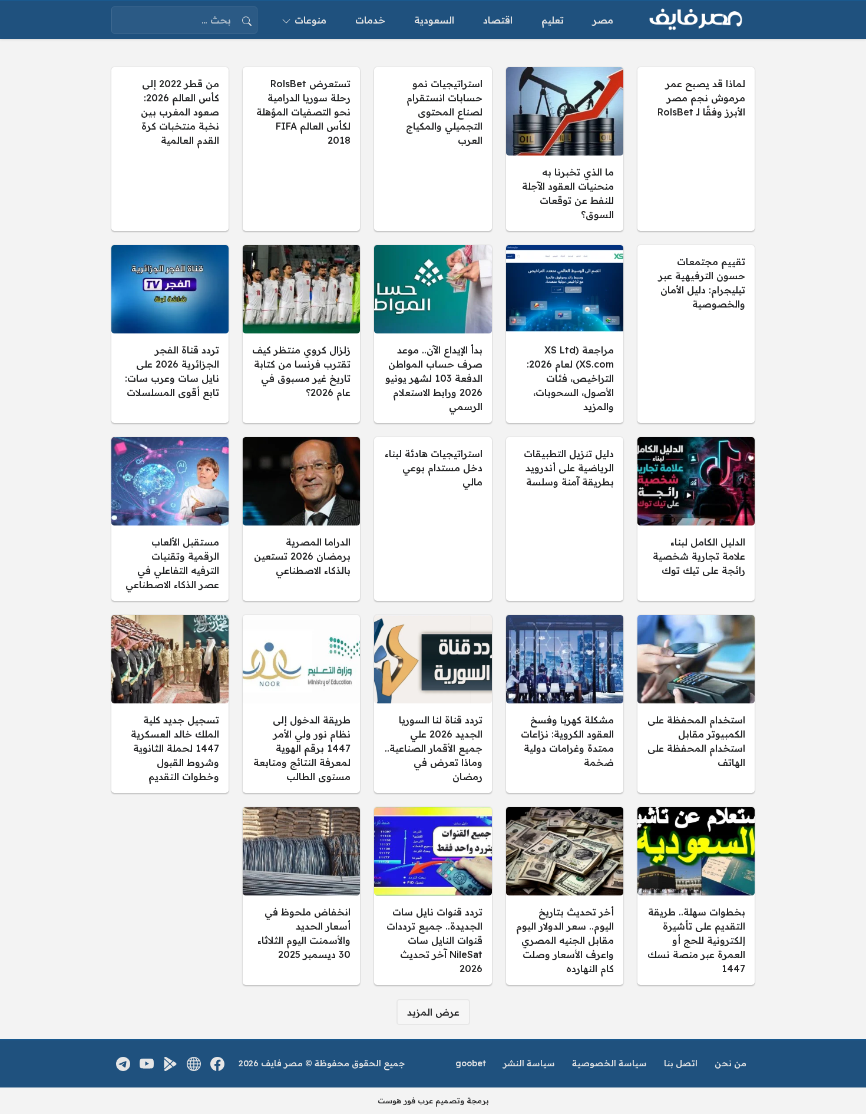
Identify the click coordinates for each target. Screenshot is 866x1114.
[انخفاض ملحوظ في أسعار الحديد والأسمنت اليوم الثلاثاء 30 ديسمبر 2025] (301, 896)
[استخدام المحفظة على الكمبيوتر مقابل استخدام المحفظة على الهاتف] (696, 704)
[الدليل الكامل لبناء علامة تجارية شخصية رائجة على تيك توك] (696, 519)
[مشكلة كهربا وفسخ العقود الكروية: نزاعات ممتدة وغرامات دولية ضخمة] (564, 704)
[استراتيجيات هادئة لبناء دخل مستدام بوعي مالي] (432, 519)
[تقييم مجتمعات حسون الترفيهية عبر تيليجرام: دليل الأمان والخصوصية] (696, 334)
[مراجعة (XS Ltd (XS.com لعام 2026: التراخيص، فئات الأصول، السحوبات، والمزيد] (564, 334)
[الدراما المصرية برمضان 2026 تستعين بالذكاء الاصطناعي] (301, 519)
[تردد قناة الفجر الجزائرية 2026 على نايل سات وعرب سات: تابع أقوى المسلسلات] (170, 334)
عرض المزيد (433, 1012)
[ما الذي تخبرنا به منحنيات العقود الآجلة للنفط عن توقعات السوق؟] (564, 149)
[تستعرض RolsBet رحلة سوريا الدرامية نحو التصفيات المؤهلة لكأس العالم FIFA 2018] (301, 149)
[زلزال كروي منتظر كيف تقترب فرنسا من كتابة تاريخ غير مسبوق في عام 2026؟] (301, 334)
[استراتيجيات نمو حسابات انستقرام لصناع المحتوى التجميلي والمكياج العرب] (432, 149)
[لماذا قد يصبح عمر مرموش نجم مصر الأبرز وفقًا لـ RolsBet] (696, 149)
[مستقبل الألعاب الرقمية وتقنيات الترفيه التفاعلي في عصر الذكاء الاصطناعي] (170, 519)
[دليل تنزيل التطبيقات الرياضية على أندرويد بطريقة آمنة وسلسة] (564, 519)
